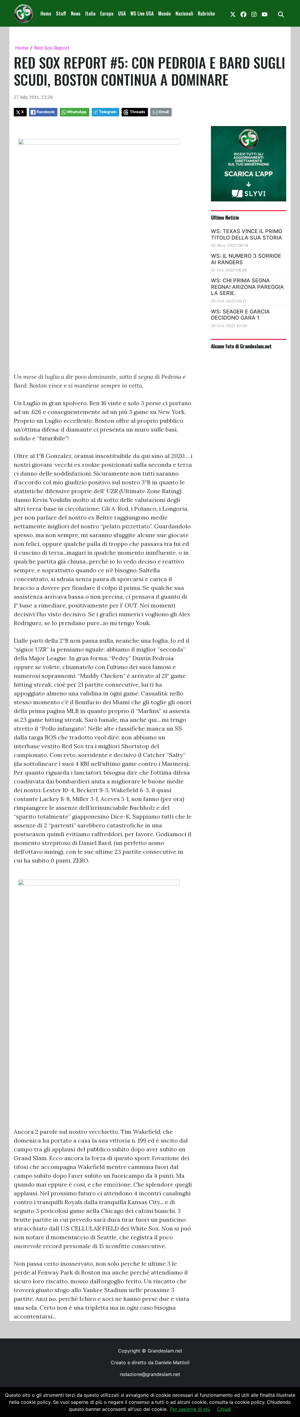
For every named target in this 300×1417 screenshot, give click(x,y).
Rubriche (206, 13)
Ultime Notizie (225, 217)
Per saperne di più (190, 1409)
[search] (281, 13)
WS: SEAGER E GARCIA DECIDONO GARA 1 (240, 314)
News (76, 13)
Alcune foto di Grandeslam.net (241, 346)
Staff (61, 13)
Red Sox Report (51, 48)
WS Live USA (142, 13)
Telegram (107, 112)
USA (122, 13)
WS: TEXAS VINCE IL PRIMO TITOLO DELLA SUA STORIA (246, 234)
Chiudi (224, 1409)
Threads (137, 112)
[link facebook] (243, 13)
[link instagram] (254, 13)
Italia (90, 13)
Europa (106, 13)
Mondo (164, 13)
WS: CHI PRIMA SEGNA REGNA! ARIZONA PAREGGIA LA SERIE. (247, 286)
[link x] (233, 13)
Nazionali (184, 13)
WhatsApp (76, 112)
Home (45, 13)
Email (164, 112)
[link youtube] (264, 13)
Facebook (45, 112)
